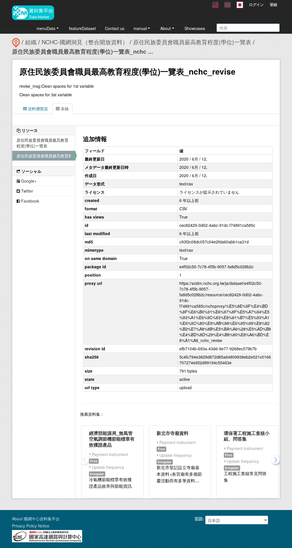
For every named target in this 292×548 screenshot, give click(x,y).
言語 (198, 518)
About (165, 28)
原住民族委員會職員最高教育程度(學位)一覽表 (192, 42)
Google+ (28, 181)
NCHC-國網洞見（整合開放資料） (85, 42)
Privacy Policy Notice (30, 526)
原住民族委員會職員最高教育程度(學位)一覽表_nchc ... (82, 51)
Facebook (29, 201)
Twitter (26, 191)
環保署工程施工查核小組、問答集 (246, 436)
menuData (45, 28)
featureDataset (82, 28)
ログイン (256, 4)
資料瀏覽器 (37, 108)
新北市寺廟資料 (172, 433)
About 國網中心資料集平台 (36, 518)
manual (140, 28)
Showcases (194, 28)
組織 (30, 42)
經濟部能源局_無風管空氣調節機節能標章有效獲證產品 (112, 439)
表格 (64, 108)
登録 (273, 4)
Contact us (114, 28)
